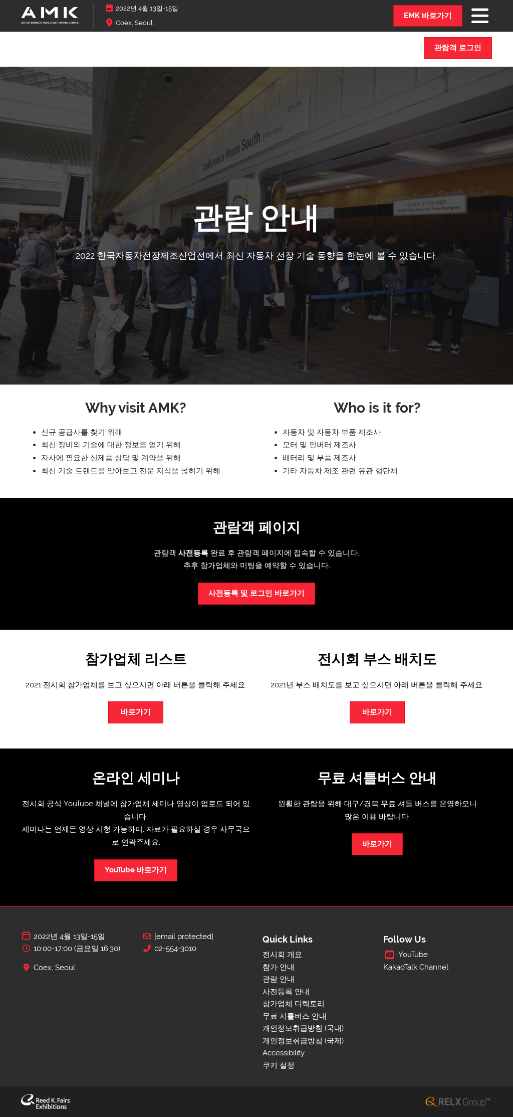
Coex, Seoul (134, 23)
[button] (427, 16)
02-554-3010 (175, 948)
